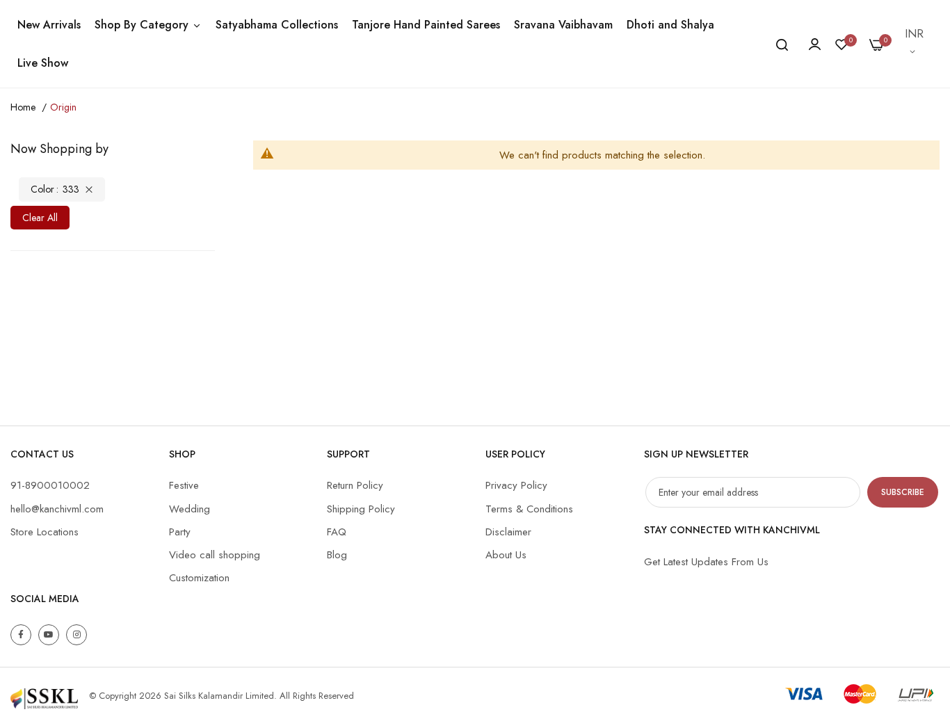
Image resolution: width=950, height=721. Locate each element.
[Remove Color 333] (89, 189)
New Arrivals (49, 25)
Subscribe (902, 492)
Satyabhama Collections (277, 25)
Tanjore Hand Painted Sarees (426, 25)
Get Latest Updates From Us (706, 561)
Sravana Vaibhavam (563, 25)
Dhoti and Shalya (670, 25)
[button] (915, 43)
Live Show (42, 63)
